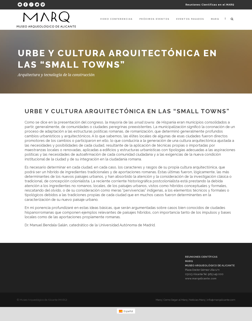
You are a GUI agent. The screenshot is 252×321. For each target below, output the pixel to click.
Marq (215, 19)
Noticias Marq (197, 299)
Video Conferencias (116, 19)
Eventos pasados (190, 19)
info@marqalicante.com (221, 299)
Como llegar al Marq (175, 299)
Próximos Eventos (154, 19)
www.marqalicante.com (200, 278)
